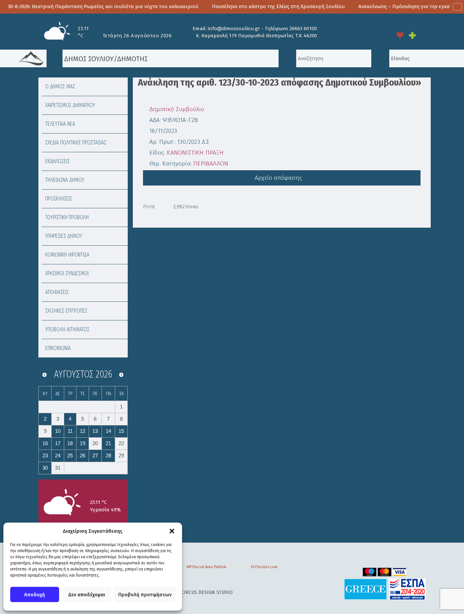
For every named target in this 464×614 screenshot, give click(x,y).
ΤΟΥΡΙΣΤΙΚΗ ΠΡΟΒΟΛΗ (67, 217)
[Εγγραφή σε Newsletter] (384, 35)
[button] (171, 531)
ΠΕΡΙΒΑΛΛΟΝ (210, 163)
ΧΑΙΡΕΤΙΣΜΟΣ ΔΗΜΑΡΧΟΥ (70, 105)
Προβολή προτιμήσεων (145, 595)
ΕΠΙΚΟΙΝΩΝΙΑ (58, 348)
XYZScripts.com (264, 567)
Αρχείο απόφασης (279, 177)
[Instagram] (339, 35)
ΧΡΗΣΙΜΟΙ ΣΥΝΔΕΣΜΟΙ (67, 273)
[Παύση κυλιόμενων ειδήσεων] (457, 7)
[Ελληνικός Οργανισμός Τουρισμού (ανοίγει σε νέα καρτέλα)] (365, 589)
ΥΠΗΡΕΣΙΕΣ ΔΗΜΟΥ (63, 236)
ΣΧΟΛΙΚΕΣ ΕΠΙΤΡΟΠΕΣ (66, 310)
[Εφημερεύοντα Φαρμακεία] (417, 35)
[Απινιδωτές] (400, 35)
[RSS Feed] (369, 35)
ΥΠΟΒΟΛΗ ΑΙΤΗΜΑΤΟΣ (67, 329)
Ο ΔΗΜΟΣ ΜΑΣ (60, 86)
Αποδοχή (34, 595)
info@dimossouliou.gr (234, 28)
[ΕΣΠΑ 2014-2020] (407, 589)
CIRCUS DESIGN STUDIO (207, 592)
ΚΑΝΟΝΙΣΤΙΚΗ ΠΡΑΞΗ (195, 152)
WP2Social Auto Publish (206, 567)
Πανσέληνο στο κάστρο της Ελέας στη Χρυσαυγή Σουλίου (258, 6)
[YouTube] (324, 35)
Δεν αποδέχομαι (86, 595)
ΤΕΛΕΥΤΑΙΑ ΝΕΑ (60, 123)
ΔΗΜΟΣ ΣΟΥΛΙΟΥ (88, 59)
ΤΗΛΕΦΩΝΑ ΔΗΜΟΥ (64, 179)
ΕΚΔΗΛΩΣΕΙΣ (57, 161)
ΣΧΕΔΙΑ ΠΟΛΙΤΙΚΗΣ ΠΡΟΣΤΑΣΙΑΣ (75, 142)
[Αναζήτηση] (287, 58)
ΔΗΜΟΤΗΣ (132, 59)
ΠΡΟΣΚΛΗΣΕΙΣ (58, 198)
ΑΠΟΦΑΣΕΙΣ (57, 292)
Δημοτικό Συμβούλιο (176, 109)
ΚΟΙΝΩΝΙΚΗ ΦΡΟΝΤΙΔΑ (67, 254)
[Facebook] (354, 35)
